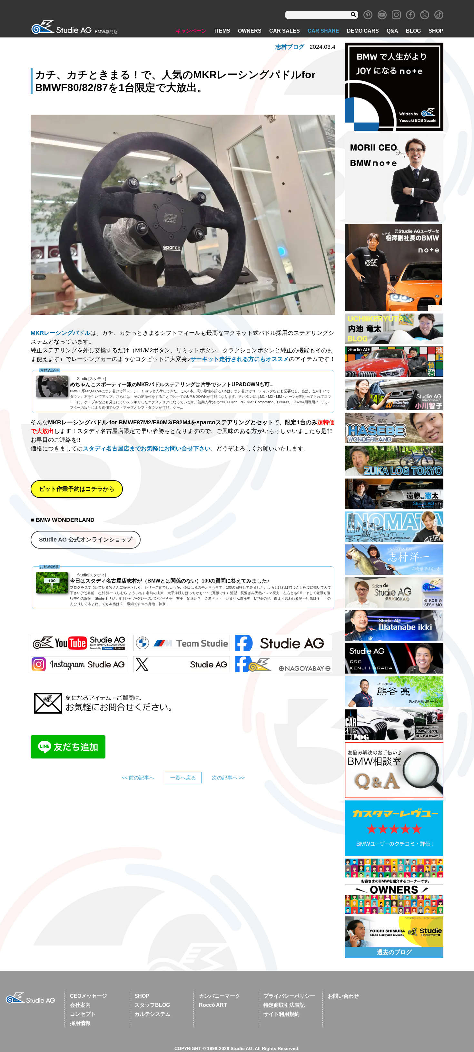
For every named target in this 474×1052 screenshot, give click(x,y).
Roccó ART (213, 1005)
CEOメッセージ (88, 996)
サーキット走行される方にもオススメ (239, 359)
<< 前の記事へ (138, 777)
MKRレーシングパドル (60, 333)
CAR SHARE (323, 31)
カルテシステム (152, 1014)
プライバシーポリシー (289, 996)
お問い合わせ (343, 996)
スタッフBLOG (152, 1005)
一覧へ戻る (183, 777)
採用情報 (80, 1023)
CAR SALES (284, 31)
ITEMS (222, 31)
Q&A (392, 31)
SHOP (436, 31)
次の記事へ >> (228, 777)
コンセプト (83, 1014)
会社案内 (80, 1005)
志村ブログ (289, 47)
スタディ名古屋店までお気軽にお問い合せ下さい (147, 448)
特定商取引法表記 (284, 1005)
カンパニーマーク (219, 996)
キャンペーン (191, 31)
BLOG (413, 31)
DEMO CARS (363, 31)
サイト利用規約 (281, 1014)
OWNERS (250, 31)
